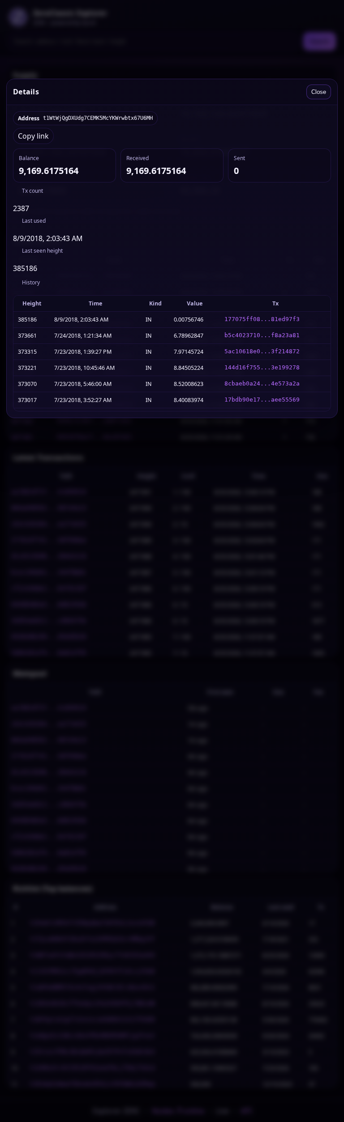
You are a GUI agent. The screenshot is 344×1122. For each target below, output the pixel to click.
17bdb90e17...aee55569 (262, 399)
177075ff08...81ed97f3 (262, 319)
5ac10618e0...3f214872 (262, 351)
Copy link (33, 136)
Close (318, 92)
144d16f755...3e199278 (262, 367)
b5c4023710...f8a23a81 (262, 335)
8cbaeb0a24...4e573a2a (262, 383)
